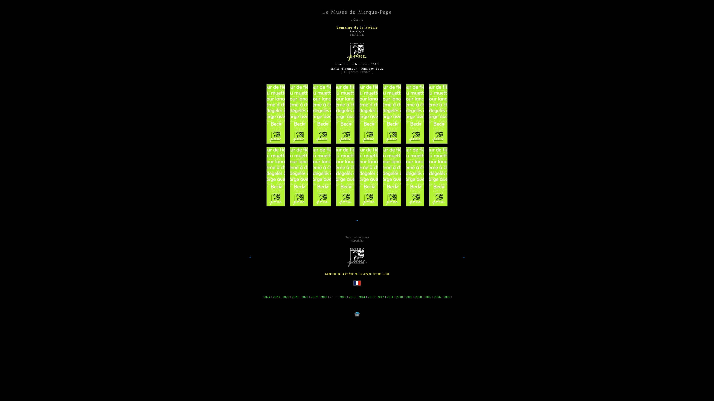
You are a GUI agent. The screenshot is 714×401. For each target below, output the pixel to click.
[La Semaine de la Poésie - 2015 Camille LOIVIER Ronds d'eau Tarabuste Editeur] (322, 204)
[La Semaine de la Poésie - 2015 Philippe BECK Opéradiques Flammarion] (275, 142)
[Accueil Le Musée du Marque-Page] (357, 316)
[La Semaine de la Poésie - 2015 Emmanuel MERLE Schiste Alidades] (345, 204)
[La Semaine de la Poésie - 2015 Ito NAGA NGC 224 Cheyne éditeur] (392, 204)
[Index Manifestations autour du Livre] (250, 264)
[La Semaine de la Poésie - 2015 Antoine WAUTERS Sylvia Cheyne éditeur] (438, 204)
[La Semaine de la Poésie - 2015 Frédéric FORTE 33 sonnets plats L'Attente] (438, 142)
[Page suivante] (464, 264)
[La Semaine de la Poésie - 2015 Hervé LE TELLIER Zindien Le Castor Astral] (299, 204)
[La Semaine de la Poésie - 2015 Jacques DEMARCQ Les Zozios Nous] (368, 142)
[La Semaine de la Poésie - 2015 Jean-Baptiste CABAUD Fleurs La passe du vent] (299, 142)
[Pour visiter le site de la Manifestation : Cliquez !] (357, 265)
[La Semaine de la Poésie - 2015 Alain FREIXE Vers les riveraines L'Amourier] (275, 204)
